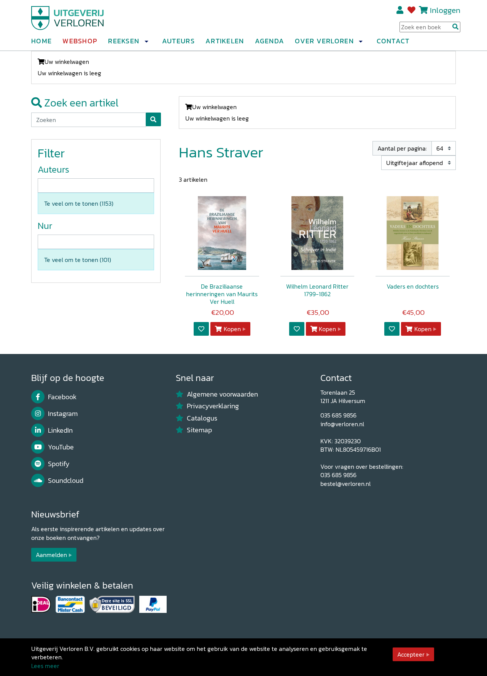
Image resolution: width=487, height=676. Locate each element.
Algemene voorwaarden (222, 394)
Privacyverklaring (213, 406)
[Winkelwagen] (423, 10)
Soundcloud (65, 481)
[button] (146, 41)
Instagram (63, 414)
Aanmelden (51, 554)
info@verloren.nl (342, 423)
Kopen (232, 328)
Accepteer (411, 654)
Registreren (400, 10)
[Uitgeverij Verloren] (67, 17)
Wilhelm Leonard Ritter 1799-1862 (317, 290)
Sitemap (199, 430)
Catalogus (202, 418)
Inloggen (445, 10)
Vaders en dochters (413, 286)
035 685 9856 (338, 415)
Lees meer (45, 665)
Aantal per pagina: (402, 148)
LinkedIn (60, 430)
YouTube (61, 447)
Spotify (59, 464)
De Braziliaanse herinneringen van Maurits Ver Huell (222, 294)
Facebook (62, 397)
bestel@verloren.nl (345, 483)
